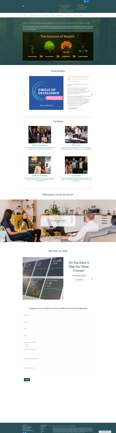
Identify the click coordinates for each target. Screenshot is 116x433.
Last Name (26, 322)
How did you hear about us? (30, 349)
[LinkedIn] (85, 1)
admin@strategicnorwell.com (28, 430)
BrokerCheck (74, 425)
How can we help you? (29, 368)
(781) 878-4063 (28, 426)
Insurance (42, 431)
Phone (25, 335)
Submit (27, 379)
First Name (26, 315)
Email (25, 329)
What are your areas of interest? (30, 358)
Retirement (43, 426)
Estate (42, 429)
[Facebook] (87, 1)
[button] (25, 15)
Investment (43, 428)
